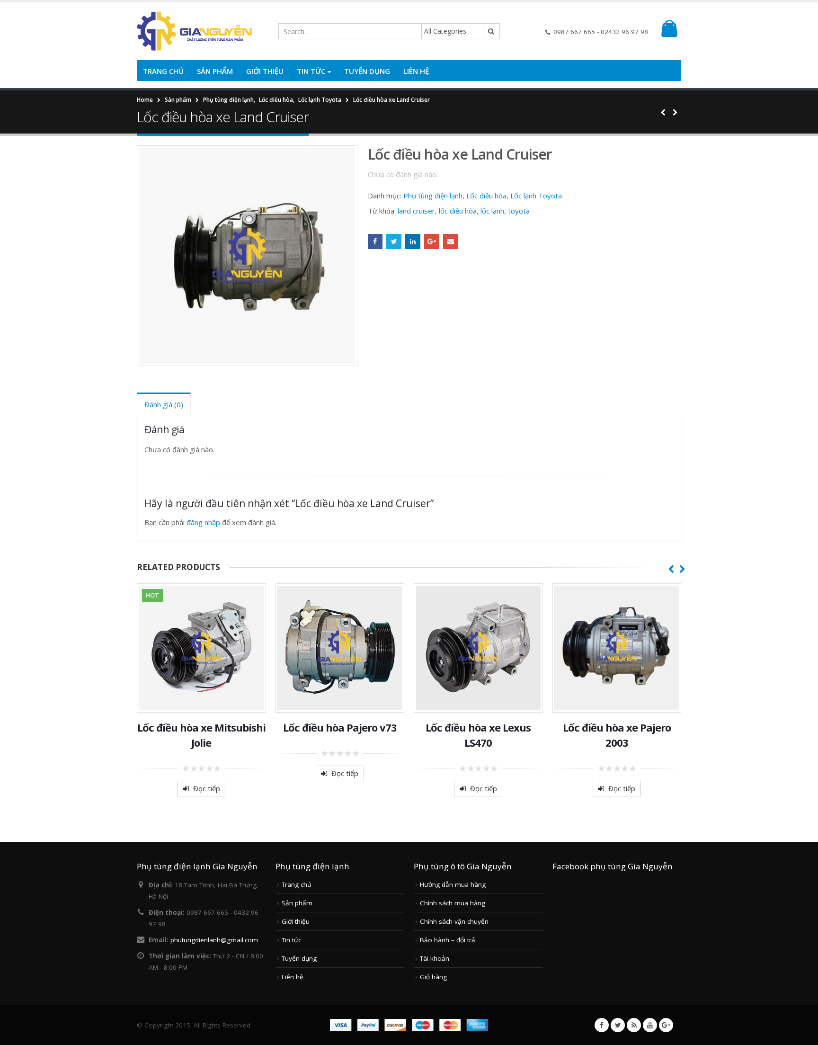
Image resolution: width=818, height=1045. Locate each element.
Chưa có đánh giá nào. (403, 174)
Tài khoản (434, 958)
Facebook (375, 241)
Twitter (393, 241)
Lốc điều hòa (486, 195)
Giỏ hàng (433, 977)
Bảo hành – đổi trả (447, 940)
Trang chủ (163, 71)
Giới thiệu (265, 71)
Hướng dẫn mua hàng (453, 884)
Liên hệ (416, 71)
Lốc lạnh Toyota (536, 195)
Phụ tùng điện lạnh (432, 195)
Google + (431, 241)
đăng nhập (203, 522)
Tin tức (311, 71)
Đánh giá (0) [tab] (163, 404)
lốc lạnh (492, 210)
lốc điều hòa (458, 210)
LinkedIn (412, 241)
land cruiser (416, 210)
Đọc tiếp (206, 788)
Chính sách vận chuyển (454, 921)
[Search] (491, 31)
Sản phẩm (215, 71)
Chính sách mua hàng (452, 903)
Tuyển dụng (367, 71)
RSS (634, 1025)
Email (450, 241)
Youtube (650, 1025)
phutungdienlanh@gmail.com (214, 940)
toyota (519, 210)
